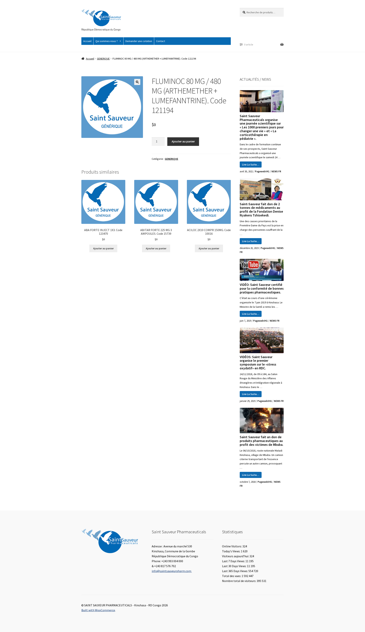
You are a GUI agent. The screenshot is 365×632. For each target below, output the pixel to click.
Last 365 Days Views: (235, 571)
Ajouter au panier (183, 141)
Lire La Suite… (250, 164)
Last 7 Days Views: (233, 561)
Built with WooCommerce (98, 610)
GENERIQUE (103, 58)
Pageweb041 (262, 171)
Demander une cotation (138, 41)
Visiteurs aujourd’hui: (235, 556)
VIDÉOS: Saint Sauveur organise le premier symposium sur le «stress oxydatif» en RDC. (258, 362)
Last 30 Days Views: (234, 566)
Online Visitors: (232, 546)
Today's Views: (231, 551)
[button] (137, 82)
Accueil (87, 41)
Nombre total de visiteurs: (239, 581)
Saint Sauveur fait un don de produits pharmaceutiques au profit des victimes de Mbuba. (261, 441)
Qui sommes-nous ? (106, 41)
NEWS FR (276, 171)
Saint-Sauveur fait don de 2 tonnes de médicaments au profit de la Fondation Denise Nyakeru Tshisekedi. (261, 209)
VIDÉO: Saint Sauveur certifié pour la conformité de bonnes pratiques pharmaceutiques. (262, 288)
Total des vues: (232, 576)
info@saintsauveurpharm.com (172, 571)
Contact (160, 41)
